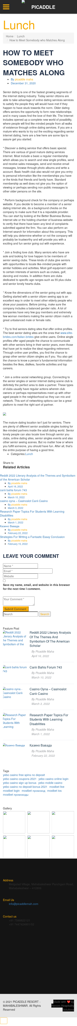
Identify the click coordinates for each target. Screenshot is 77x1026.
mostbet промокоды (15, 794)
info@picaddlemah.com (23, 904)
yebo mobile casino (50, 783)
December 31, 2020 (23, 83)
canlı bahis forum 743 (13, 490)
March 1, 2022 (15, 522)
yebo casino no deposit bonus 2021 (25, 787)
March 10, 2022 (16, 497)
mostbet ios (54, 790)
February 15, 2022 (18, 543)
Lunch (21, 36)
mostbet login (11, 790)
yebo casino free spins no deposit (24, 775)
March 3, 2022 (15, 507)
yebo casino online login (53, 779)
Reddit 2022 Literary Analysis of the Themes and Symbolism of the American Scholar (50, 639)
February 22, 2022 (18, 533)
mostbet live (56, 787)
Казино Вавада (9, 526)
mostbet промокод (33, 790)
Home (9, 36)
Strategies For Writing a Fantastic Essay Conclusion (32, 537)
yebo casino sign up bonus (19, 783)
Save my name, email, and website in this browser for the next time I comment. (36, 587)
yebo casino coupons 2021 (20, 779)
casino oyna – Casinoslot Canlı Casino (24, 501)
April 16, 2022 (15, 486)
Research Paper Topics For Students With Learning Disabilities (49, 719)
